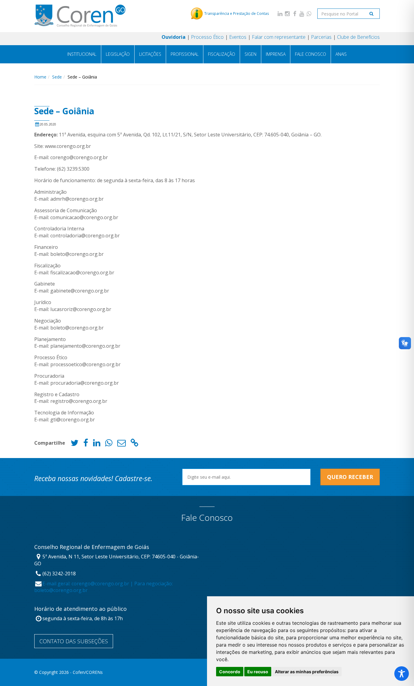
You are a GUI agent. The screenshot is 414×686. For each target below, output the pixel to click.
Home (40, 77)
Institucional (81, 54)
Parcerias (321, 37)
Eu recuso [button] (257, 671)
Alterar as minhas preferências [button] (307, 671)
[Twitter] (74, 444)
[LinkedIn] (280, 13)
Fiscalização (221, 54)
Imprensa (275, 54)
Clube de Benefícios (358, 37)
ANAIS (341, 54)
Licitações (150, 54)
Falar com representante (278, 37)
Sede (57, 77)
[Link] (135, 444)
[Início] (80, 16)
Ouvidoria (173, 37)
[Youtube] (301, 13)
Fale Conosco (310, 54)
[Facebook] (294, 13)
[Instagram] (287, 13)
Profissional (185, 54)
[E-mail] (121, 444)
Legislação (118, 54)
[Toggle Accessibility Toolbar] (401, 673)
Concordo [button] (229, 671)
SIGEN (250, 54)
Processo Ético (207, 37)
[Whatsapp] (309, 13)
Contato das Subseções (73, 641)
